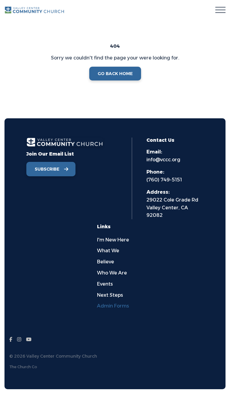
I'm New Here (113, 240)
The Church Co (23, 367)
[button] (220, 10)
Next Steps (110, 295)
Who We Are (112, 273)
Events (105, 284)
